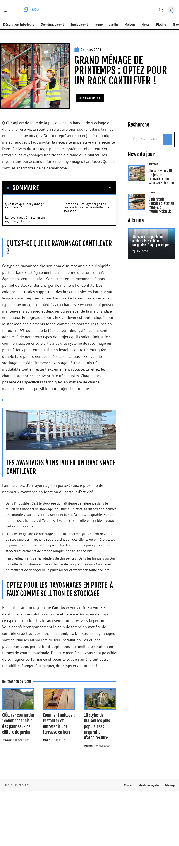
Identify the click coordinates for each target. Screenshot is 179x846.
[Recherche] (161, 10)
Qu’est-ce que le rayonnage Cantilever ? (24, 205)
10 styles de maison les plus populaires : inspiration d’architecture (97, 726)
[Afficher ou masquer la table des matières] (75, 188)
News (152, 192)
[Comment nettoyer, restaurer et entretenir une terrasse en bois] (59, 698)
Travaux (7, 740)
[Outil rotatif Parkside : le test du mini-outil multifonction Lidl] (136, 202)
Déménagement (89, 98)
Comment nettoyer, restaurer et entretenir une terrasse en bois (59, 723)
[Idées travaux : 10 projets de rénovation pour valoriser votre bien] (136, 173)
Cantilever (60, 607)
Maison (88, 745)
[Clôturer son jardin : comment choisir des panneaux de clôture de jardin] (18, 698)
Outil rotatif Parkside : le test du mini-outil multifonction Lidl (162, 205)
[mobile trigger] (8, 10)
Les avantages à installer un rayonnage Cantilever (25, 219)
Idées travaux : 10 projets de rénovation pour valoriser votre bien (162, 177)
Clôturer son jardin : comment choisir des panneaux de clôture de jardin (18, 723)
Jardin (46, 740)
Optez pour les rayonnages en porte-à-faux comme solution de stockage (86, 207)
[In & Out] (31, 10)
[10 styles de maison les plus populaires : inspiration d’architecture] (100, 698)
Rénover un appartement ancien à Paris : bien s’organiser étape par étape (150, 241)
